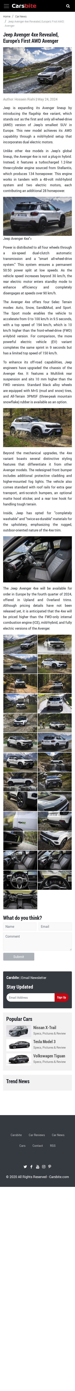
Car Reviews (37, 1135)
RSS (53, 1146)
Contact (37, 1146)
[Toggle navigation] (6, 6)
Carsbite (16, 1135)
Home (6, 16)
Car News (21, 16)
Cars (22, 1146)
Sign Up (61, 997)
